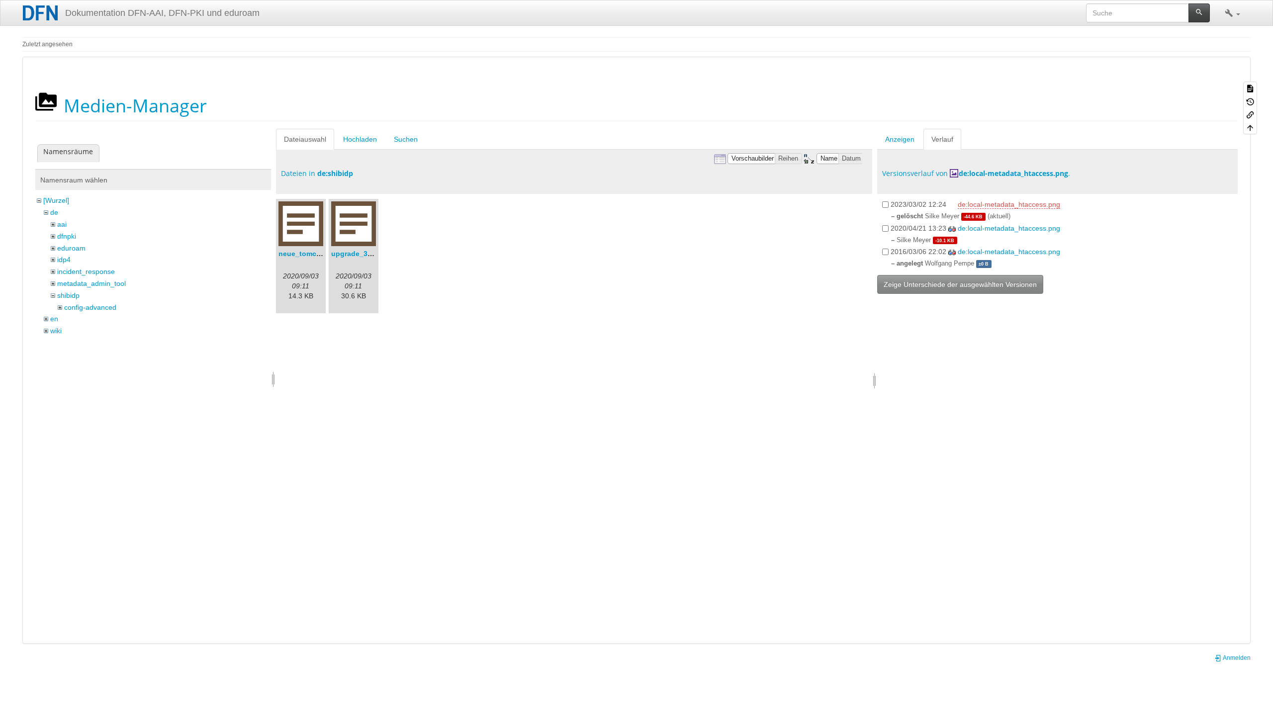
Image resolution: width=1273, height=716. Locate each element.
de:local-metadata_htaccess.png (1013, 173)
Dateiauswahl (305, 139)
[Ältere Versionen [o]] (1250, 101)
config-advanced (90, 307)
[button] (1232, 12)
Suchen (406, 139)
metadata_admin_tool (91, 283)
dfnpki (66, 236)
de (54, 212)
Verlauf (942, 139)
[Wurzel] (56, 200)
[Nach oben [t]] (1250, 127)
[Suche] (1199, 12)
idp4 (64, 260)
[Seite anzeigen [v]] (1250, 88)
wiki (56, 331)
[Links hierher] (1250, 114)
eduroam (71, 248)
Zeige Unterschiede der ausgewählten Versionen (960, 284)
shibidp (68, 295)
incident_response (86, 271)
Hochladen (360, 139)
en (54, 319)
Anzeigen (899, 139)
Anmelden (1236, 657)
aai (62, 224)
